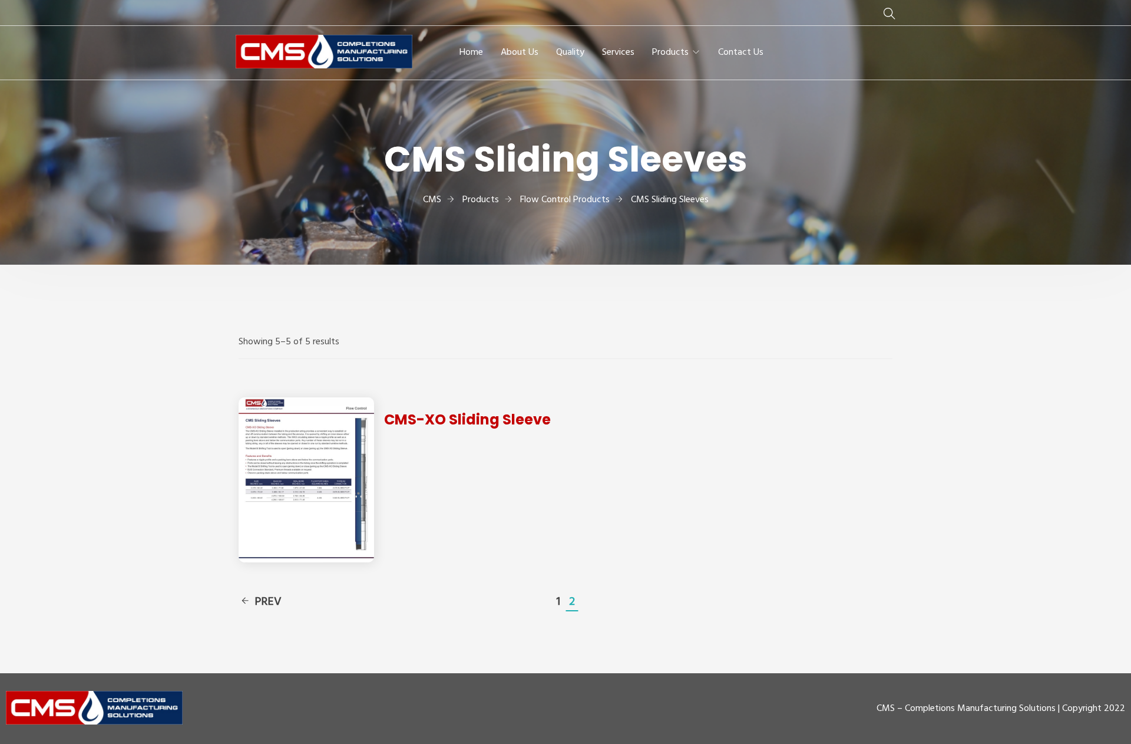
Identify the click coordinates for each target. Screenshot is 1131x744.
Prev (268, 601)
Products (670, 52)
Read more (306, 479)
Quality (570, 52)
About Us (519, 52)
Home (471, 52)
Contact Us (740, 52)
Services (618, 52)
